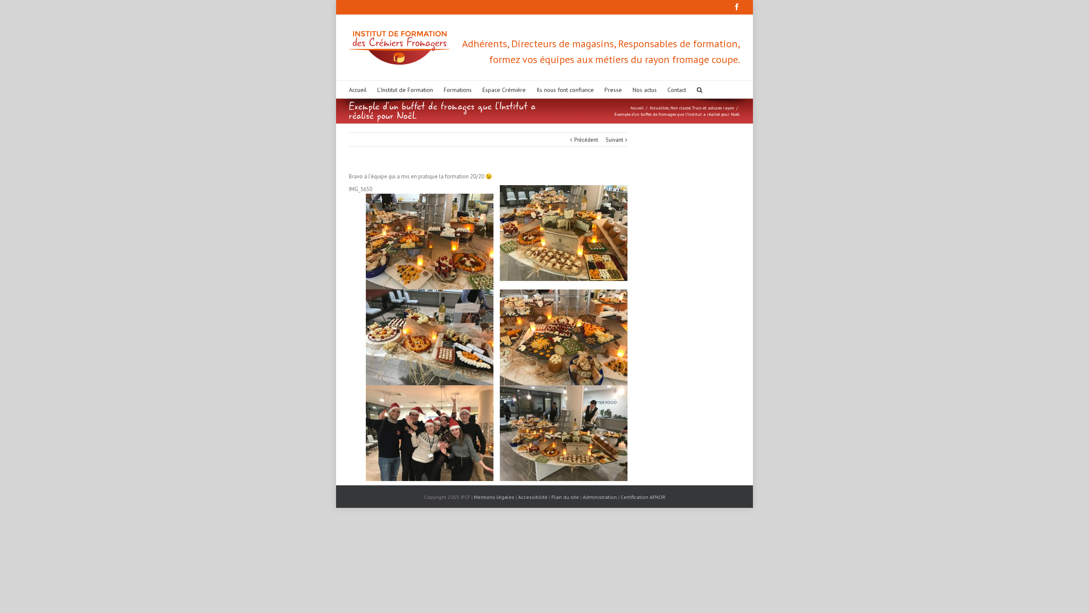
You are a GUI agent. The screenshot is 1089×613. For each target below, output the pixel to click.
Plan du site (565, 497)
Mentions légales (494, 497)
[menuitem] (363, 89)
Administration (600, 497)
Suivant (614, 139)
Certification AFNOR (643, 497)
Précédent (586, 139)
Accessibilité (532, 497)
